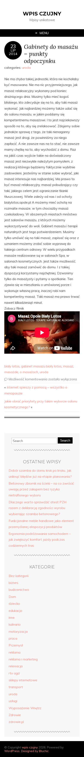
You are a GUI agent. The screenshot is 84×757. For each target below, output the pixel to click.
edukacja (15, 611)
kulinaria (14, 624)
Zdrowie (15, 715)
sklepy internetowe (23, 680)
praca (13, 638)
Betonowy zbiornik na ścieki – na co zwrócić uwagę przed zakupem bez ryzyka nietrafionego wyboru (41, 489)
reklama (14, 652)
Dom (12, 597)
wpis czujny (42, 14)
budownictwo (19, 590)
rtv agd (14, 673)
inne (12, 618)
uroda (26, 68)
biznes (13, 583)
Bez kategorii (18, 576)
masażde (11, 372)
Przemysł (16, 645)
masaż (68, 366)
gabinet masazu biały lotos (41, 366)
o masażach (29, 372)
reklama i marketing (23, 659)
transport (16, 687)
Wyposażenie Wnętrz (25, 708)
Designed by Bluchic (35, 751)
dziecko (14, 604)
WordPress (12, 751)
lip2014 (13, 52)
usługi (13, 701)
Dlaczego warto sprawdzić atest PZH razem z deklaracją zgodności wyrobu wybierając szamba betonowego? (37, 508)
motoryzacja (18, 632)
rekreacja (16, 666)
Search (65, 440)
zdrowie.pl (16, 722)
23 (13, 46)
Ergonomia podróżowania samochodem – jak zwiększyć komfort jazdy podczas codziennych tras (40, 540)
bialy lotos (12, 366)
